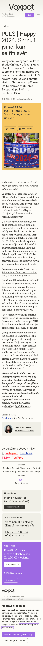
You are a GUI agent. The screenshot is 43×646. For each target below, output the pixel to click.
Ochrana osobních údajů (28, 472)
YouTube (17, 457)
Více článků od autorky (24, 430)
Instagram (11, 453)
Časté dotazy (9, 472)
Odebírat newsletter (14, 507)
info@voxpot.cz (14, 535)
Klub (29, 15)
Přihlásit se (10, 580)
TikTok (6, 457)
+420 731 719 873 (16, 532)
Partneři (36, 468)
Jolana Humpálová (24, 99)
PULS (19, 107)
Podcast (6, 26)
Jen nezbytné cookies (14, 640)
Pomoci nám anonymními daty (18, 635)
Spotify (11, 129)
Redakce (7, 468)
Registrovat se (12, 565)
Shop (22, 468)
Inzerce (28, 468)
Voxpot (21, 465)
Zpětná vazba (21, 483)
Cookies (21, 475)
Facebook (6, 418)
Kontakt (15, 468)
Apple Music (27, 129)
